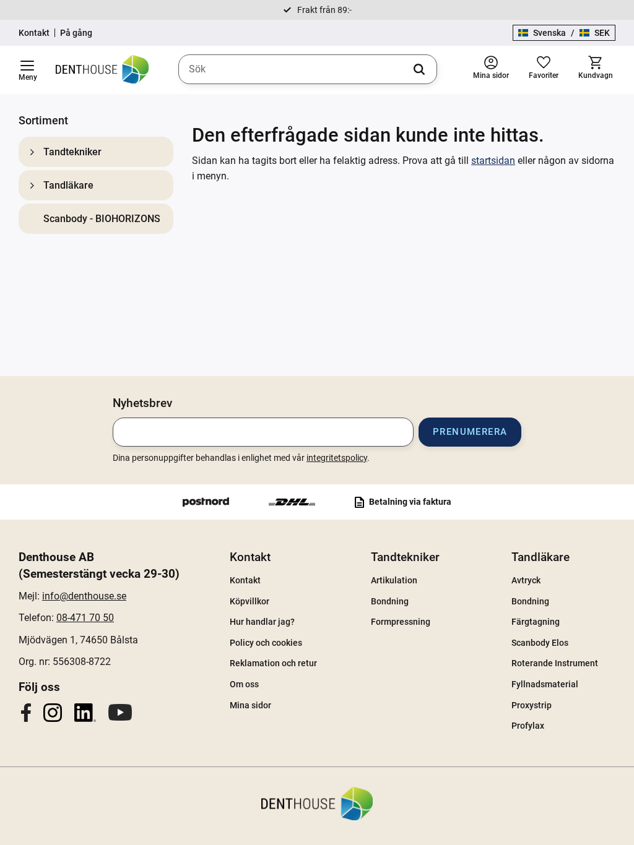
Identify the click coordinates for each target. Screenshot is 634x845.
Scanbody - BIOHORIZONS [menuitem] (101, 219)
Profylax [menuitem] (527, 726)
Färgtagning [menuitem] (535, 622)
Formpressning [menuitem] (400, 622)
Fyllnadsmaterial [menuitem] (544, 684)
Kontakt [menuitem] (250, 557)
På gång (76, 33)
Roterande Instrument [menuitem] (554, 663)
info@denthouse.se (84, 596)
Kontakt (34, 32)
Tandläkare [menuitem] (68, 185)
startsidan (493, 160)
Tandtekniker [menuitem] (72, 152)
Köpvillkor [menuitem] (249, 601)
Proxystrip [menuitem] (531, 705)
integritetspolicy (336, 458)
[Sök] (419, 69)
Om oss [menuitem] (244, 684)
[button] (27, 70)
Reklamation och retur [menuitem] (273, 663)
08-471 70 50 (85, 618)
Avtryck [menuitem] (526, 580)
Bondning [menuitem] (390, 601)
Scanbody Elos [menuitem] (539, 643)
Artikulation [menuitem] (394, 580)
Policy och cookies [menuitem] (266, 643)
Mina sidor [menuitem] (250, 705)
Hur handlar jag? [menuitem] (262, 622)
